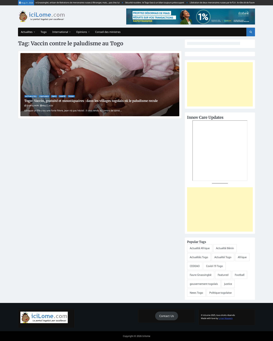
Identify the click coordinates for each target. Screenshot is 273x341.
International (60, 32)
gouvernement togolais (204, 284)
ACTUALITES (30, 96)
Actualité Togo (222, 257)
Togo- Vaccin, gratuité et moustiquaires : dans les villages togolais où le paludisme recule (91, 101)
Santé (62, 96)
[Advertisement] (220, 84)
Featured (44, 96)
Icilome (146, 336)
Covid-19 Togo (214, 266)
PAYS (54, 96)
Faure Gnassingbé (200, 275)
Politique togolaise (220, 292)
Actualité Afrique (200, 248)
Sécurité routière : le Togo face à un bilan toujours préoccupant (146, 2)
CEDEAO (195, 266)
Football (239, 275)
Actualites (27, 32)
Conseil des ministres (108, 32)
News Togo (196, 292)
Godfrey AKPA (33, 105)
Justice (228, 284)
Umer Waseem (226, 318)
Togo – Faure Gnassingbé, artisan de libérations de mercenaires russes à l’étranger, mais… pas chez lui (64, 2)
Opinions (81, 32)
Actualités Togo (199, 257)
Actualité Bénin (225, 248)
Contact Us (166, 316)
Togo (44, 32)
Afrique (242, 257)
